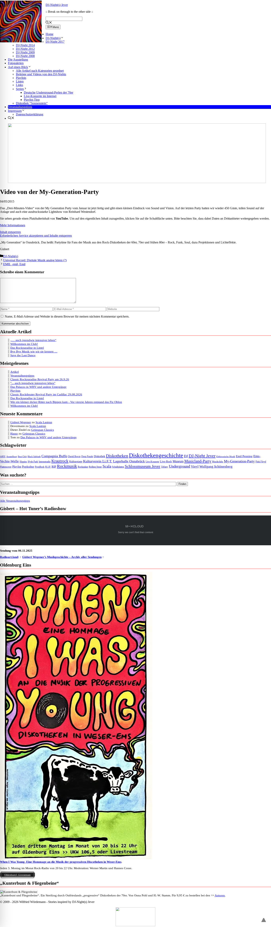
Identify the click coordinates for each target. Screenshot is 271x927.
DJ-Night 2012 (25, 48)
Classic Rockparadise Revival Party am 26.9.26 (39, 379)
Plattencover (6, 467)
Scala (107, 466)
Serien (20, 89)
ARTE (3, 456)
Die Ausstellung (18, 59)
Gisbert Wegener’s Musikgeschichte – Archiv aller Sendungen (62, 557)
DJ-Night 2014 (25, 45)
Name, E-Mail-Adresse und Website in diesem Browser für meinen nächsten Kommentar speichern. (67, 316)
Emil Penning (244, 456)
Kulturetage (75, 461)
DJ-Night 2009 (25, 52)
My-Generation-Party (239, 461)
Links (19, 85)
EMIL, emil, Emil (14, 264)
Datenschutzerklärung (29, 114)
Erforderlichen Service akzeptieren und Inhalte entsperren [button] (36, 235)
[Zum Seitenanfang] (263, 918)
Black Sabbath (34, 456)
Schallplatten (118, 467)
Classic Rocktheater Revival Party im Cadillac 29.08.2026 (46, 394)
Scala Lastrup (44, 422)
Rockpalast (83, 467)
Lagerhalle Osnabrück (129, 461)
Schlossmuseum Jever (142, 466)
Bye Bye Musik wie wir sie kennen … (33, 351)
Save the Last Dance (23, 355)
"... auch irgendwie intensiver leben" (32, 383)
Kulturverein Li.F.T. (97, 461)
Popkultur (28, 466)
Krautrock (59, 461)
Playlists (21, 77)
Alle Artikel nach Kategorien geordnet (40, 70)
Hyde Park (33, 461)
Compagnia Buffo (54, 456)
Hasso (14, 433)
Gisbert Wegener (20, 422)
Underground (179, 466)
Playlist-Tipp (32, 99)
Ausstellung (11, 456)
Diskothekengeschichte (156, 455)
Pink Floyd (261, 461)
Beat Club (22, 456)
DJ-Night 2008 (25, 56)
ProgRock (39, 467)
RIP (54, 466)
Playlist (16, 466)
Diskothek (99, 456)
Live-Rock (166, 461)
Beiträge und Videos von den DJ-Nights (41, 74)
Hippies (23, 461)
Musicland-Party (197, 461)
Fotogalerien (16, 63)
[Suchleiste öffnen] (49, 23)
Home (49, 34)
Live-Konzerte (152, 461)
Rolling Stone (95, 467)
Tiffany (164, 467)
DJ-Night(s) (53, 38)
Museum (178, 461)
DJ (186, 456)
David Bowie (74, 456)
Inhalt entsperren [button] (10, 232)
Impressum (15, 110)
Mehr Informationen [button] (12, 225)
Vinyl (195, 466)
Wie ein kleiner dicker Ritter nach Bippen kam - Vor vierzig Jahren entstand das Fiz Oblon (66, 402)
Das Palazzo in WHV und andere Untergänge (38, 386)
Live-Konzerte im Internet (40, 96)
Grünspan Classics (42, 429)
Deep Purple (87, 456)
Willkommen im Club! (24, 344)
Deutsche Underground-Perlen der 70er (48, 92)
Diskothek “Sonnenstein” (32, 103)
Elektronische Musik (225, 456)
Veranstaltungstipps (20, 106)
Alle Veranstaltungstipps (15, 500)
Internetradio (45, 461)
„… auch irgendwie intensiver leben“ (33, 340)
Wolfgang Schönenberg (216, 466)
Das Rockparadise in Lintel (27, 347)
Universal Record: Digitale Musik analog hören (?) (35, 260)
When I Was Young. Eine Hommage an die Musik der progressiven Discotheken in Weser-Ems (60, 861)
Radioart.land (9, 557)
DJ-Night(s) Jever (57, 5)
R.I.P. (48, 466)
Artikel (14, 371)
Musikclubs (217, 461)
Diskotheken (117, 455)
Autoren (220, 895)
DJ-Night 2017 (55, 41)
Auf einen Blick (18, 67)
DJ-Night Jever (202, 455)
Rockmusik (67, 466)
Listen (20, 81)
